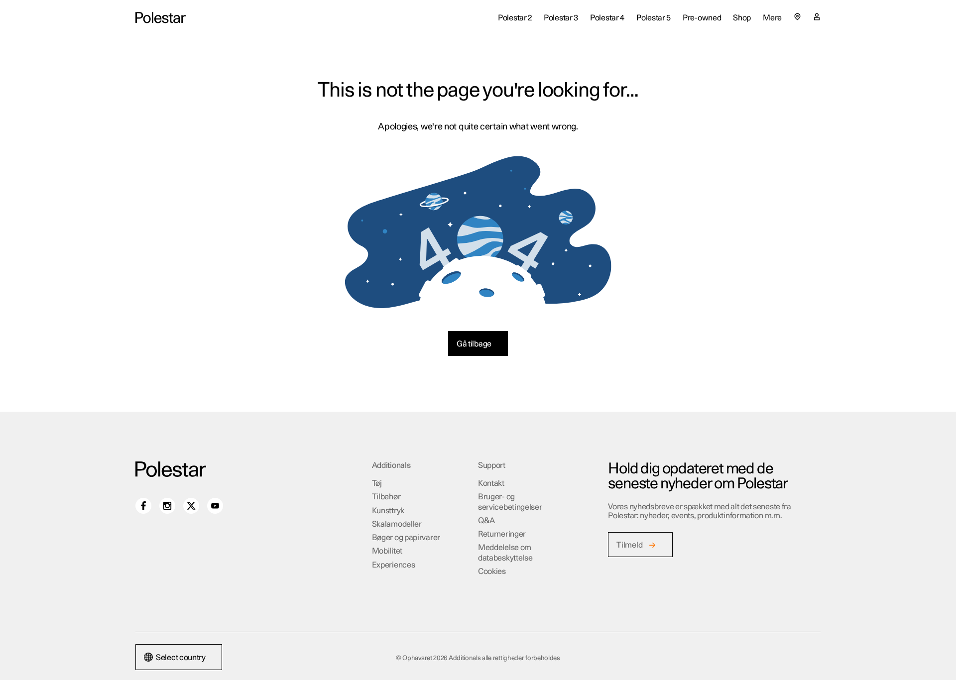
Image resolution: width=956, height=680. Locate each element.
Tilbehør (386, 497)
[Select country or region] (797, 16)
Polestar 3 (561, 18)
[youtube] (215, 506)
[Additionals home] (160, 17)
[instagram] (167, 506)
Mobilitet (387, 551)
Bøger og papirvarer (406, 538)
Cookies (492, 571)
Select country (181, 658)
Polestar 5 (653, 18)
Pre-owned (702, 18)
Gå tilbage (474, 344)
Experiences (393, 565)
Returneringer (502, 534)
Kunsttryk (388, 511)
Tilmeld (629, 545)
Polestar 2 (515, 18)
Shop (742, 18)
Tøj (377, 483)
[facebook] (143, 506)
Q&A (486, 521)
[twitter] (191, 506)
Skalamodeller (397, 524)
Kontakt (491, 483)
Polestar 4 (607, 18)
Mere (772, 18)
